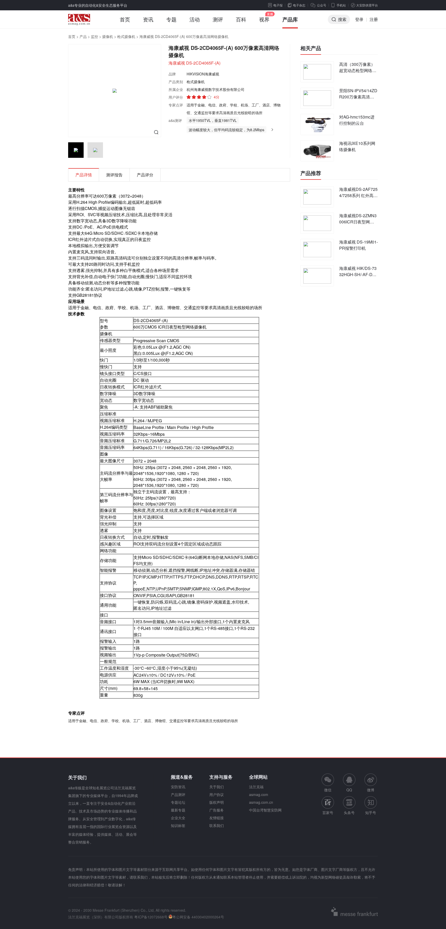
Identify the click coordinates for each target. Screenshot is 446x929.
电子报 (278, 5)
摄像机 (107, 36)
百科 (241, 19)
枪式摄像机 (126, 36)
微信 (328, 783)
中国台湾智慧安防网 (265, 810)
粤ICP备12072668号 (151, 916)
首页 (125, 19)
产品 (83, 36)
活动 (194, 19)
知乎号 (370, 812)
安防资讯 (178, 786)
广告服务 (216, 810)
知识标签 (178, 825)
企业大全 (178, 817)
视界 (264, 19)
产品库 (290, 19)
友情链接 (216, 817)
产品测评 (178, 794)
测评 (218, 19)
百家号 (327, 812)
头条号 (349, 812)
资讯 (148, 19)
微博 (370, 789)
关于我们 (216, 786)
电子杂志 (299, 5)
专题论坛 (178, 802)
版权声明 (216, 802)
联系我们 (216, 825)
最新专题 (178, 810)
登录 (359, 19)
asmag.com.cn (261, 802)
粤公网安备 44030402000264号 (198, 916)
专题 (171, 19)
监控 (94, 36)
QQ (349, 789)
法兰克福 (256, 786)
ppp (136, 589)
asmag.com (258, 794)
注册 (374, 19)
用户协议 (216, 794)
